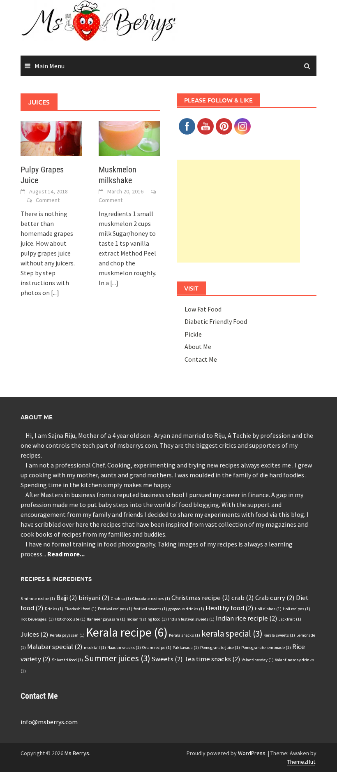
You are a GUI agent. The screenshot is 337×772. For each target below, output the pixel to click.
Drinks (54, 609)
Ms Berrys (77, 753)
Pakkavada (186, 647)
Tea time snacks (212, 658)
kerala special (231, 633)
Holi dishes (268, 609)
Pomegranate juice (220, 647)
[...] (55, 292)
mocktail (95, 647)
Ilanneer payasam (106, 619)
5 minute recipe (38, 598)
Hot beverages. (37, 619)
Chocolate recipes (151, 598)
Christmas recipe (200, 597)
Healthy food (229, 607)
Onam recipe (156, 647)
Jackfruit (290, 619)
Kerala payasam (67, 635)
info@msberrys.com (49, 722)
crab (242, 597)
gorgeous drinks (186, 609)
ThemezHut (301, 761)
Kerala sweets (279, 635)
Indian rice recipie (246, 618)
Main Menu (50, 66)
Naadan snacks (124, 647)
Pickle (193, 334)
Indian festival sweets (191, 619)
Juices (34, 634)
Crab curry (275, 597)
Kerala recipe (127, 632)
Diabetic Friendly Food (216, 321)
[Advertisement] (238, 211)
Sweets (167, 658)
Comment (48, 200)
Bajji (66, 597)
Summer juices (117, 658)
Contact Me (201, 359)
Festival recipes (115, 609)
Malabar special (55, 646)
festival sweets (150, 609)
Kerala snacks (184, 635)
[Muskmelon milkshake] (129, 137)
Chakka (121, 598)
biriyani (94, 597)
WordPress (251, 753)
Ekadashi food (81, 609)
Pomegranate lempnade (266, 647)
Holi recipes (296, 609)
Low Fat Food (203, 309)
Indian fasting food (147, 619)
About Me (198, 346)
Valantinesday (258, 660)
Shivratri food (67, 660)
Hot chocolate (70, 619)
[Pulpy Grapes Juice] (51, 137)
